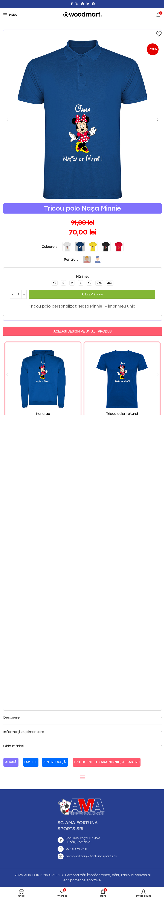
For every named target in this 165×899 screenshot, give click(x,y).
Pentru (70, 260)
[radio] (55, 283)
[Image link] (81, 806)
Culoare (49, 247)
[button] (7, 119)
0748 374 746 (76, 849)
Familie (30, 762)
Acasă (11, 762)
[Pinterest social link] (82, 4)
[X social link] (77, 4)
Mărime (82, 277)
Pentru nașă (54, 762)
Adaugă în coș (92, 294)
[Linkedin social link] (87, 4)
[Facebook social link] (71, 4)
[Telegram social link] (93, 4)
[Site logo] (82, 14)
